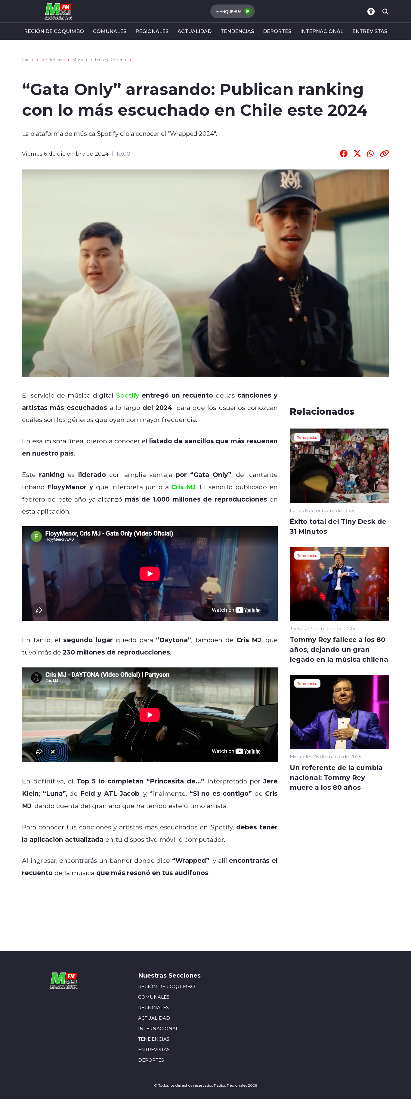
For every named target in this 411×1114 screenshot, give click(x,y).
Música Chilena (110, 60)
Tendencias (52, 60)
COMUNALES (109, 31)
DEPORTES (277, 31)
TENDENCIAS (237, 31)
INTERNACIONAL (321, 31)
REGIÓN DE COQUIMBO (54, 31)
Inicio (27, 60)
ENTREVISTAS (369, 31)
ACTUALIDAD (195, 31)
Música (79, 60)
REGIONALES (151, 31)
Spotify (127, 395)
